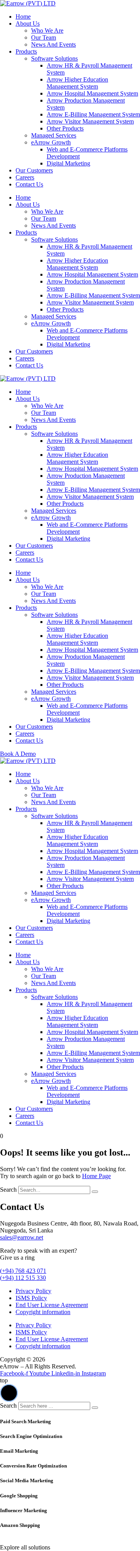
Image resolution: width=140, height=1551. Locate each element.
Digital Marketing (68, 163)
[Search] (95, 1192)
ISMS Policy (31, 1298)
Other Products (65, 128)
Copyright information (43, 1312)
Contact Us (29, 184)
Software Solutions (54, 58)
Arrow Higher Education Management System (77, 83)
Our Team (43, 37)
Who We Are (47, 30)
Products (26, 51)
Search (8, 1189)
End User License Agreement (52, 1305)
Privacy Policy (33, 1291)
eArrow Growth (51, 142)
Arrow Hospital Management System (92, 93)
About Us (28, 23)
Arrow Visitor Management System (90, 121)
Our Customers (34, 170)
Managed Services (53, 135)
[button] (9, 1393)
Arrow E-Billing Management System (93, 114)
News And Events (53, 44)
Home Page (96, 1176)
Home (23, 16)
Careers (25, 177)
